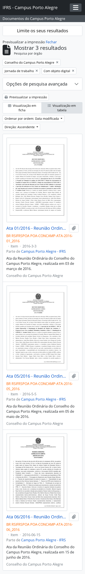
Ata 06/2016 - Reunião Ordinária (36, 516)
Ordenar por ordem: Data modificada (32, 118)
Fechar (51, 42)
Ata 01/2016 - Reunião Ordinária (36, 228)
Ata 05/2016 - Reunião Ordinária (36, 376)
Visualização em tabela (64, 107)
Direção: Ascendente (20, 127)
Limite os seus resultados (42, 31)
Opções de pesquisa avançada (36, 84)
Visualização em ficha (24, 107)
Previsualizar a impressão (27, 97)
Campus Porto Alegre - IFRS (43, 251)
